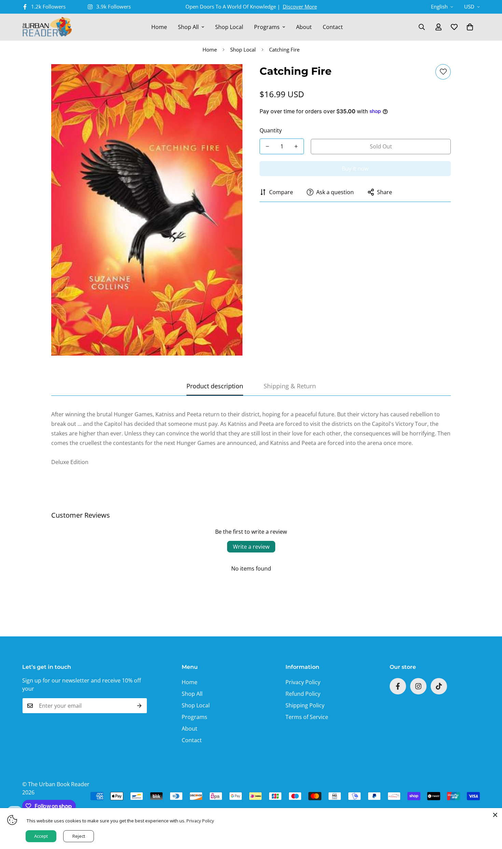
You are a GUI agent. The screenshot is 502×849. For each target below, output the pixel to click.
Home (159, 27)
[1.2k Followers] (398, 686)
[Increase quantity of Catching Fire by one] (296, 146)
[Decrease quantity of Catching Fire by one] (267, 146)
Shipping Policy (304, 705)
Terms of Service (306, 717)
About (304, 27)
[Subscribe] (139, 706)
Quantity (271, 130)
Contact (333, 27)
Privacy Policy (302, 682)
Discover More (300, 6)
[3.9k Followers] (418, 686)
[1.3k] (439, 686)
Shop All (188, 27)
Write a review (251, 546)
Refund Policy (302, 693)
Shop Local (229, 27)
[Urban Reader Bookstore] (47, 27)
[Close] (495, 814)
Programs (267, 27)
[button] (470, 27)
